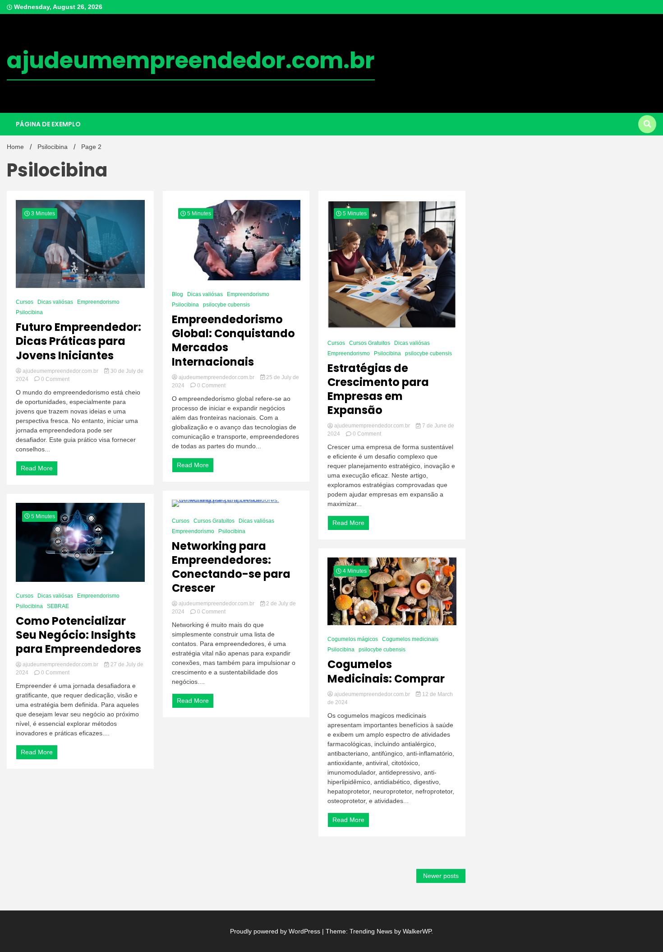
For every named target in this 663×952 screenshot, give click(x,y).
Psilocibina (29, 312)
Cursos (24, 302)
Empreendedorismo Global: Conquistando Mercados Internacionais (233, 340)
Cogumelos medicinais (410, 639)
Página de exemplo (48, 124)
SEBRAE (58, 606)
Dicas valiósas (55, 302)
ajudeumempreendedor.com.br (191, 60)
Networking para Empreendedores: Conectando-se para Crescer (231, 567)
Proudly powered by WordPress (276, 931)
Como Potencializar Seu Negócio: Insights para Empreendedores (78, 635)
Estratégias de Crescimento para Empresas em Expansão (378, 389)
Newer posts (441, 875)
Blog (177, 294)
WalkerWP (417, 931)
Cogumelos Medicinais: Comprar (386, 671)
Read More (37, 468)
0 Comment (55, 379)
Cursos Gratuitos (214, 521)
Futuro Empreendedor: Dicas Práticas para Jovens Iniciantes (78, 341)
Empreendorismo (98, 302)
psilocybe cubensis (226, 305)
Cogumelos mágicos (352, 639)
